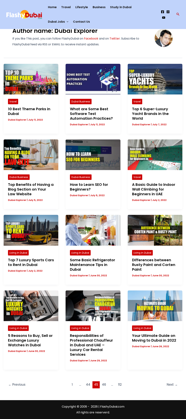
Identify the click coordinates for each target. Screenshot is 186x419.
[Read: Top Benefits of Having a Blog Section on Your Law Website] (31, 154)
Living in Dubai (18, 253)
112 (120, 384)
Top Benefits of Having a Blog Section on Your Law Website (31, 189)
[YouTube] (163, 17)
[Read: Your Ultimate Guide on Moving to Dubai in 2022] (155, 306)
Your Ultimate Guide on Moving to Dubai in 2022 (154, 338)
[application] (66, 22)
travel (13, 101)
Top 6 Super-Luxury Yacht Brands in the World (150, 113)
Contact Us (81, 22)
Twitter (115, 38)
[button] (178, 14)
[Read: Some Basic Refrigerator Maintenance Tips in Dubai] (93, 230)
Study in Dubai (121, 7)
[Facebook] (162, 11)
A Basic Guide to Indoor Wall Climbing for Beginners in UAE (153, 189)
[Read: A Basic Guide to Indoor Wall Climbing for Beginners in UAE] (155, 154)
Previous (16, 384)
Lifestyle (81, 7)
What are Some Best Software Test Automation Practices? (91, 113)
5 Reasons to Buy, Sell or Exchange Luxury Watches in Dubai (30, 340)
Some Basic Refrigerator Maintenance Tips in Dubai (92, 264)
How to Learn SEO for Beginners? (89, 187)
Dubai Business (80, 101)
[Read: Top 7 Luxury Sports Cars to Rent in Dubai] (31, 230)
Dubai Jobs (56, 22)
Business (99, 7)
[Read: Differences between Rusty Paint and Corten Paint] (155, 230)
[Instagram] (168, 11)
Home (52, 7)
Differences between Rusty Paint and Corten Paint (153, 264)
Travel (66, 7)
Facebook (91, 38)
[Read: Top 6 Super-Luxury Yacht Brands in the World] (155, 79)
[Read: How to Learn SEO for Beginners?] (93, 154)
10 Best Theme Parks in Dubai (29, 111)
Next (172, 384)
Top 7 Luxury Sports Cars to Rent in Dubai (31, 262)
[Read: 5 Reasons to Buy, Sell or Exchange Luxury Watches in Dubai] (31, 306)
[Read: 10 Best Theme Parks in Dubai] (31, 79)
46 (104, 384)
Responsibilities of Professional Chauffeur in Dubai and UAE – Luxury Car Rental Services (91, 345)
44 (88, 384)
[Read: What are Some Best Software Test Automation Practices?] (93, 79)
